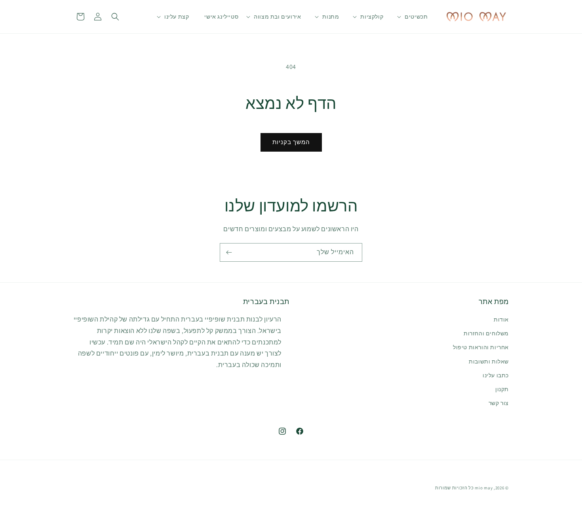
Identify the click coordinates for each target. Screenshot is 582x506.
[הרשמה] (229, 252)
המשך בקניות (291, 142)
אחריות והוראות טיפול (481, 347)
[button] (416, 16)
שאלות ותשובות (489, 361)
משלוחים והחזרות (486, 333)
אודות (501, 319)
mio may (484, 488)
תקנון (502, 389)
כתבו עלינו (496, 375)
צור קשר (499, 403)
